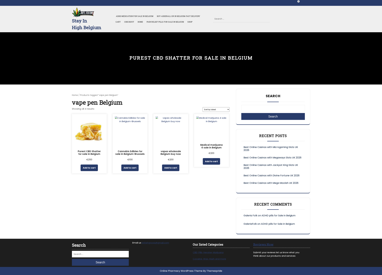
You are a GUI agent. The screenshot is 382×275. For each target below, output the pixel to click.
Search (268, 18)
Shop (189, 22)
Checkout (129, 22)
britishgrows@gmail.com (155, 242)
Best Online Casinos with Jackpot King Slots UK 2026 (271, 166)
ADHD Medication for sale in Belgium (134, 16)
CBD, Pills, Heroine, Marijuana (208, 252)
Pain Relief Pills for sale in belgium (165, 22)
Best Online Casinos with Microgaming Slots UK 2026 (271, 148)
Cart (118, 22)
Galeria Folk (250, 215)
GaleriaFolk (250, 224)
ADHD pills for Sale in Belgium (278, 215)
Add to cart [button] (89, 167)
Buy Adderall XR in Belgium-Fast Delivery (178, 16)
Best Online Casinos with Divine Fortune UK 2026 (271, 175)
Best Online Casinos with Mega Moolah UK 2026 (271, 183)
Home (140, 22)
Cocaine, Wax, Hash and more (209, 258)
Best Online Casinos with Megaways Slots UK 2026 (272, 157)
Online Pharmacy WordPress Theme (181, 271)
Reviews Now (263, 244)
